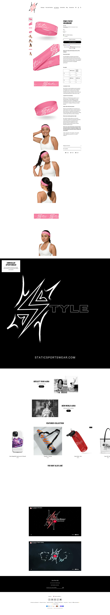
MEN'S (69, 410)
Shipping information (66, 145)
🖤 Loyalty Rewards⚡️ (76, 602)
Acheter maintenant (72, 42)
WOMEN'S (41, 386)
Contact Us (70, 602)
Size (64, 29)
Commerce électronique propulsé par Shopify (58, 608)
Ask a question (65, 148)
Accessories (71, 7)
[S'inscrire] (63, 588)
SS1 (76, 7)
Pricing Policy (66, 602)
